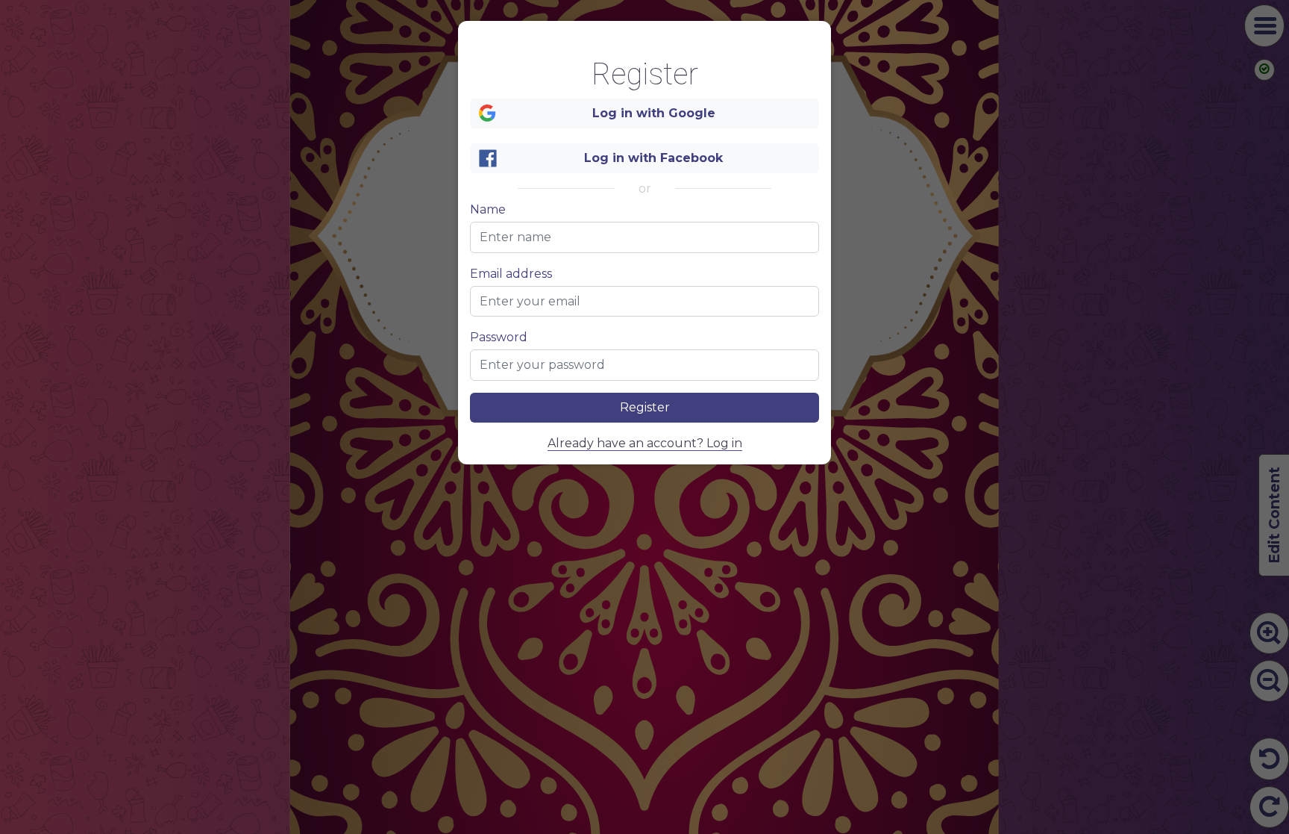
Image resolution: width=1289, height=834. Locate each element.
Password (498, 337)
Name (488, 210)
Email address (511, 274)
